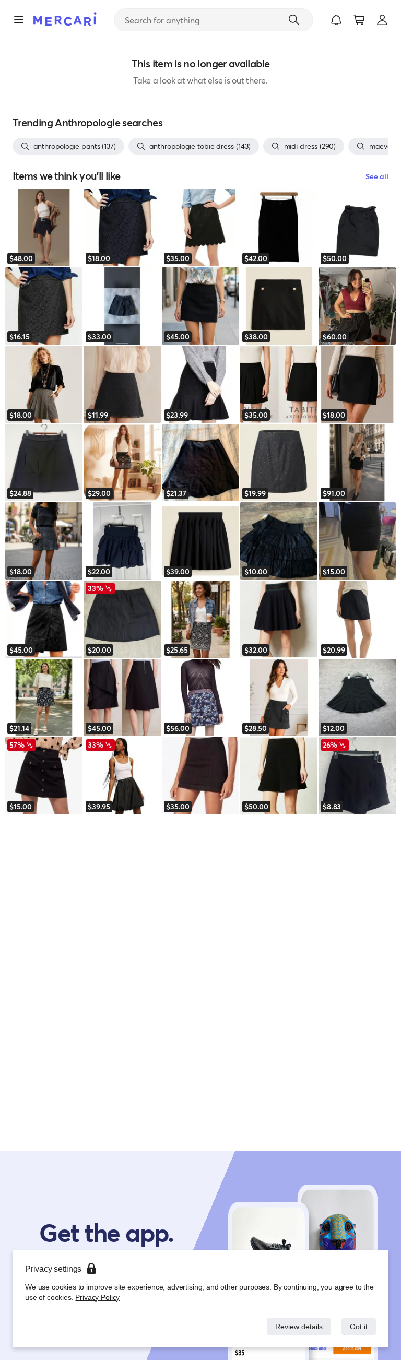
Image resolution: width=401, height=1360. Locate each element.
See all (376, 176)
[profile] (382, 19)
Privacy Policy (96, 1297)
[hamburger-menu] (18, 19)
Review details (296, 1326)
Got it (358, 1326)
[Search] (294, 19)
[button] (336, 19)
